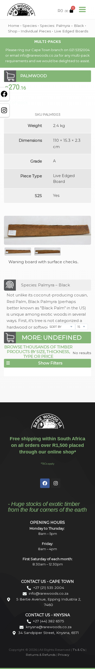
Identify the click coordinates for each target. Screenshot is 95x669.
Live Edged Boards (71, 31)
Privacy (63, 655)
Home (13, 25)
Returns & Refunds (40, 655)
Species (29, 25)
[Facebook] (45, 483)
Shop (12, 31)
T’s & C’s (79, 650)
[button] (47, 363)
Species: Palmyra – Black (62, 25)
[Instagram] (55, 483)
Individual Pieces (36, 31)
